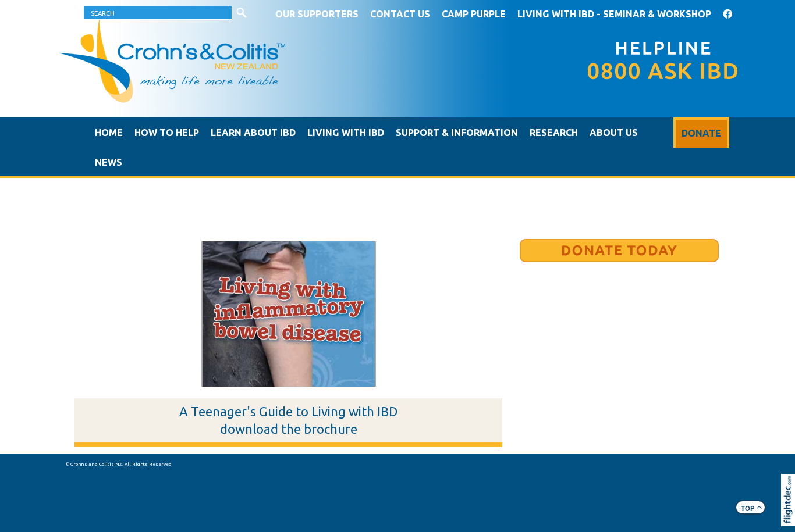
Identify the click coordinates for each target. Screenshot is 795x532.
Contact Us (400, 14)
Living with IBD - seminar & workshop (614, 14)
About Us (614, 132)
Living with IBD (345, 132)
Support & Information (457, 132)
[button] (790, 515)
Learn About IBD (253, 132)
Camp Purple (474, 14)
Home (109, 132)
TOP (751, 508)
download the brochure (288, 429)
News (108, 162)
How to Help (166, 132)
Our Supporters (317, 14)
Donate (701, 133)
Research (554, 132)
